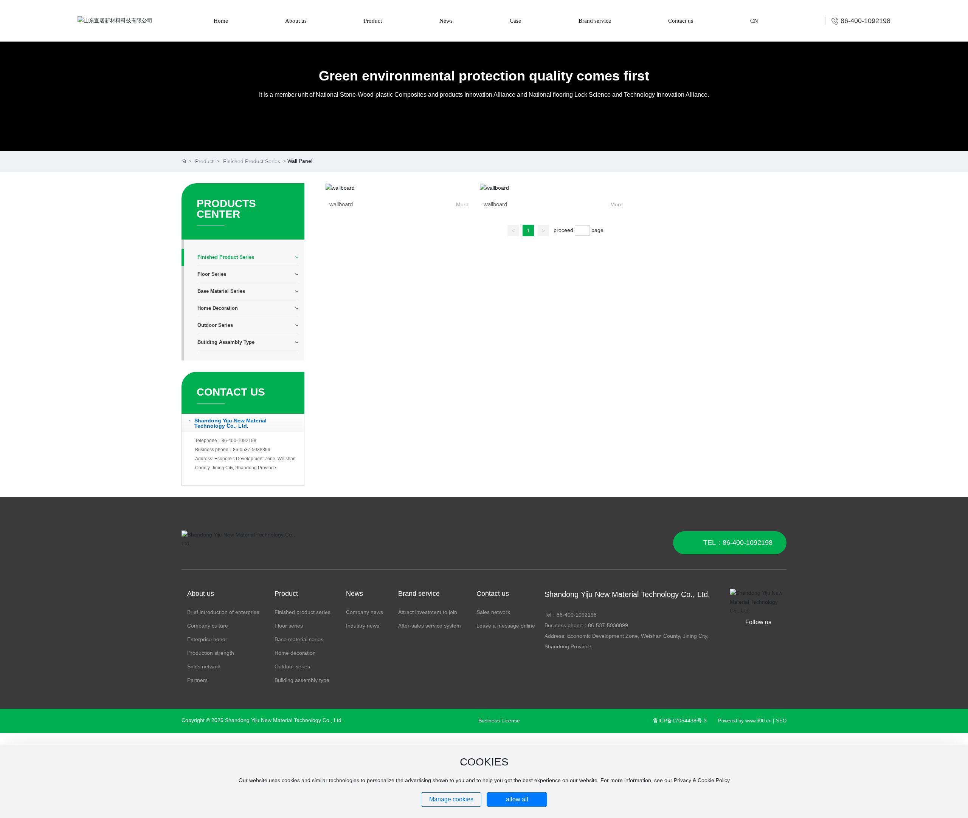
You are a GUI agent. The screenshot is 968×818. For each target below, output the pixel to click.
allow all (517, 799)
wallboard (341, 204)
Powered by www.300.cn (744, 721)
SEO (781, 721)
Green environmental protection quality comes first (484, 76)
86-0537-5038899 (251, 449)
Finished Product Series (251, 161)
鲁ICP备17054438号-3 (680, 720)
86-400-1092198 (239, 440)
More (462, 204)
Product (204, 161)
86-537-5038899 (608, 625)
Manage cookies (451, 799)
